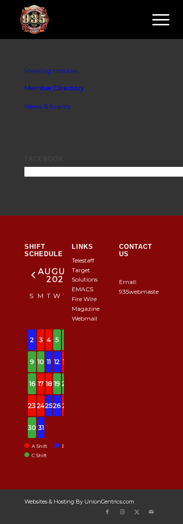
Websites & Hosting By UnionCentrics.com (79, 501)
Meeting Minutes (51, 71)
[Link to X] (136, 511)
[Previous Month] (32, 274)
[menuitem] (155, 19)
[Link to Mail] (151, 511)
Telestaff (83, 260)
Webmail (84, 318)
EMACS (82, 289)
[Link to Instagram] (122, 511)
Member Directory (54, 88)
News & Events (47, 106)
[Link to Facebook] (107, 511)
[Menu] (155, 19)
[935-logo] (76, 19)
